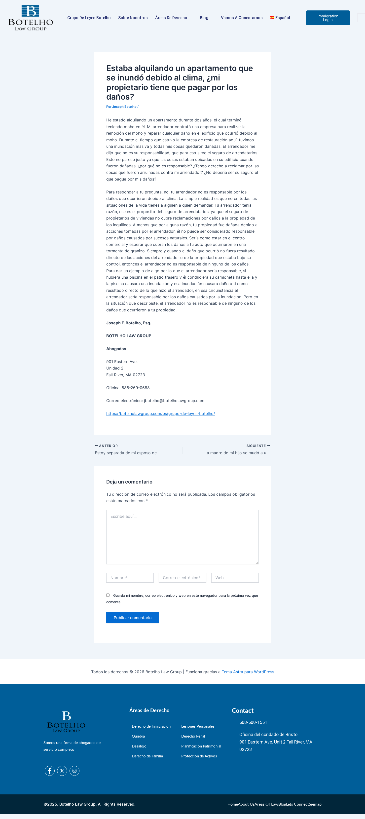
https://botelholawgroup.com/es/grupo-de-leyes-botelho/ (160, 413)
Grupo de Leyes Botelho (89, 17)
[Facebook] (50, 771)
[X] (62, 771)
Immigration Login (328, 18)
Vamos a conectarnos (242, 17)
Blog (204, 17)
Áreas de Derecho (171, 17)
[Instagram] (74, 771)
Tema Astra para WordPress (248, 671)
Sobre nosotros (133, 17)
